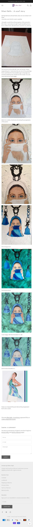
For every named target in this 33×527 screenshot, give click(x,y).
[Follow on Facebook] (2, 512)
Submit (6, 457)
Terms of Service (16, 432)
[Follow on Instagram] (10, 512)
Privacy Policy (5, 432)
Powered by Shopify (21, 516)
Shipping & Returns (7, 483)
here (15, 76)
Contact (4, 477)
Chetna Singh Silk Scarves (9, 419)
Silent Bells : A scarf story (13, 417)
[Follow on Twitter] (6, 512)
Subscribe (7, 506)
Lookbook (4, 480)
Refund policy (5, 490)
